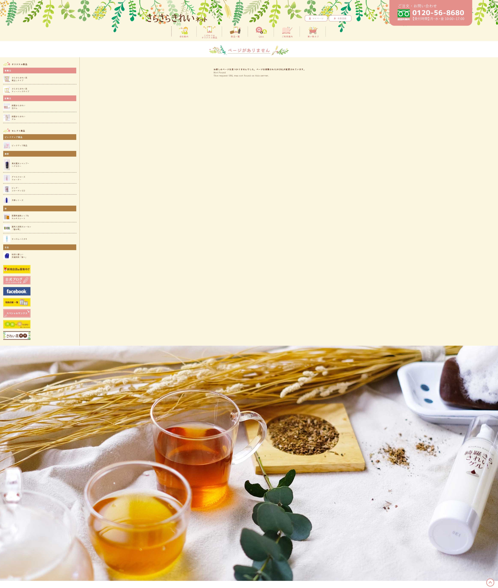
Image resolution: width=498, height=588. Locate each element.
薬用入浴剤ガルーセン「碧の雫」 (21, 228)
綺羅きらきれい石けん (18, 106)
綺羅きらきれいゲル (18, 117)
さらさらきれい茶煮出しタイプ (19, 79)
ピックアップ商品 (19, 145)
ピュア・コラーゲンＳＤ (18, 189)
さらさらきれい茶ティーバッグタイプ (20, 90)
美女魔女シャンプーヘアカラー (20, 164)
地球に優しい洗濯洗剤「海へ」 (19, 255)
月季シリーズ (17, 200)
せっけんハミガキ (19, 239)
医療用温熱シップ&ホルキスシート (20, 217)
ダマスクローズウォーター (18, 178)
